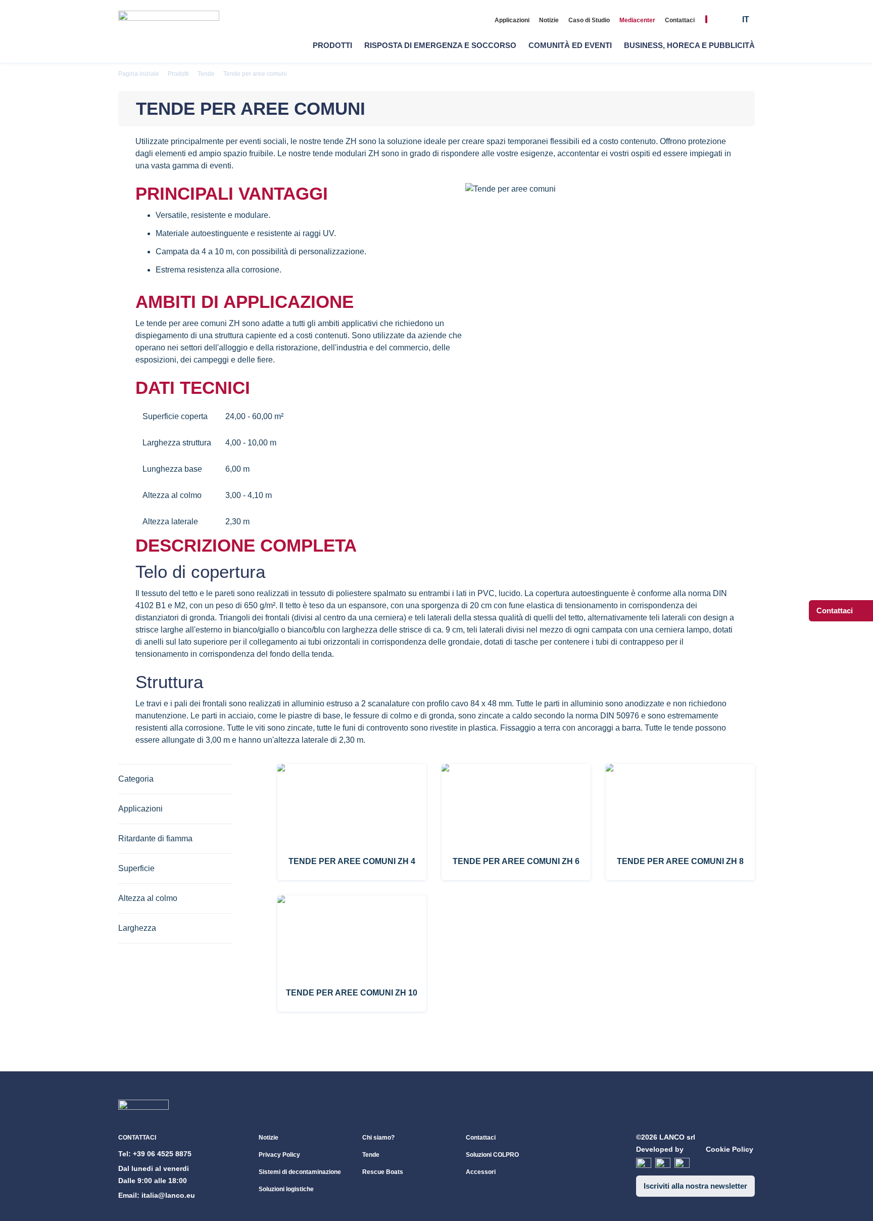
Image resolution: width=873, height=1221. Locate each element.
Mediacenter (637, 20)
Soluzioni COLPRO (492, 1154)
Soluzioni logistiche (286, 1189)
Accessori (481, 1171)
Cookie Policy (729, 1149)
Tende (206, 73)
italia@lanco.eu (168, 1195)
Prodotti (178, 73)
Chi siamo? (378, 1137)
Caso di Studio (589, 20)
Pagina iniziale (138, 73)
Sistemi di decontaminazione (300, 1171)
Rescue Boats (382, 1171)
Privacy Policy (279, 1154)
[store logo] (168, 32)
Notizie (549, 20)
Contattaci (680, 20)
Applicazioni (512, 20)
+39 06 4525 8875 (162, 1154)
